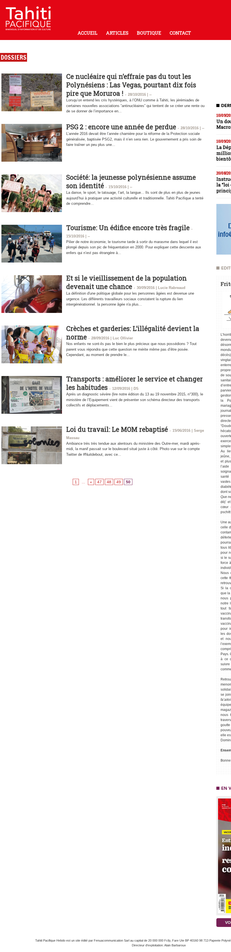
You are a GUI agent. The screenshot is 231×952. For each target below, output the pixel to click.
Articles (117, 33)
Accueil (87, 33)
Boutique (149, 33)
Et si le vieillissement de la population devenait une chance (126, 282)
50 (128, 482)
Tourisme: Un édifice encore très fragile (128, 227)
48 (109, 482)
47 (99, 482)
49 (118, 482)
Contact (180, 33)
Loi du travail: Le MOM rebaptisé (117, 429)
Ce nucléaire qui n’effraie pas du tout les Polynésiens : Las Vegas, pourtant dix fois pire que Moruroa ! (131, 84)
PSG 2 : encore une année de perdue (121, 127)
